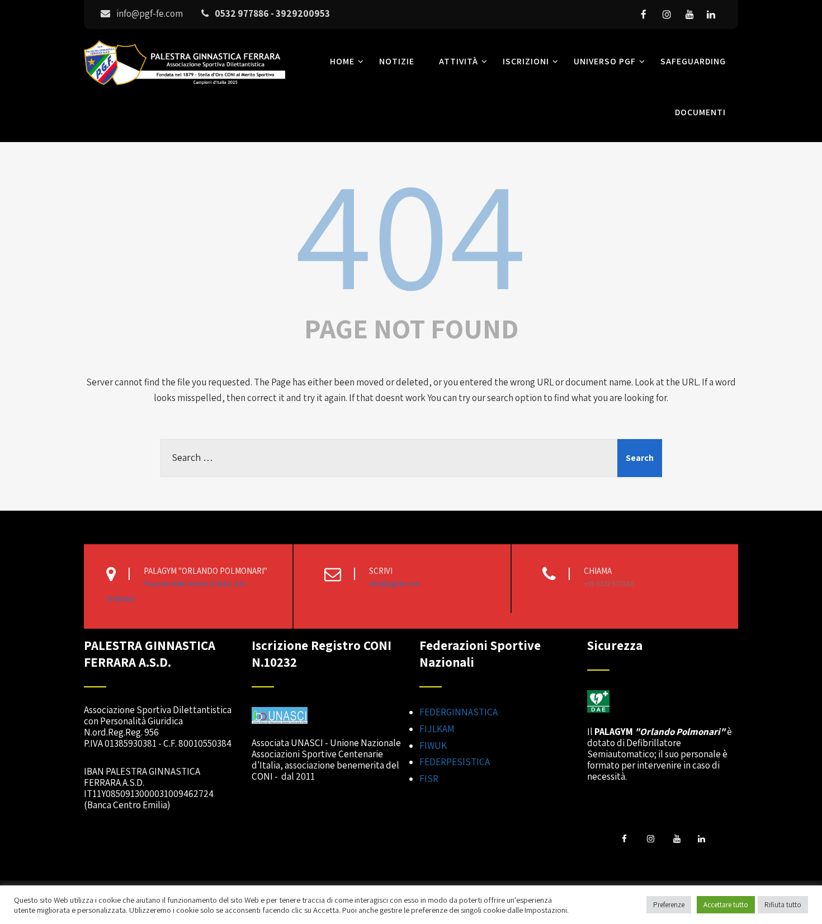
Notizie (396, 61)
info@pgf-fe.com (394, 583)
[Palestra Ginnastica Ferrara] (184, 87)
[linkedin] (711, 14)
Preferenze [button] (668, 904)
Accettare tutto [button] (725, 904)
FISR (428, 778)
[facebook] (644, 14)
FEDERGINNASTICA (458, 712)
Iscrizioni (526, 61)
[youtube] (689, 14)
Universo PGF (605, 61)
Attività (458, 61)
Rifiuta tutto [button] (782, 904)
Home (342, 61)
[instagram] (666, 14)
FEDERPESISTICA (454, 762)
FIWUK (433, 745)
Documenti (700, 112)
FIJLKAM (437, 729)
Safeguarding (693, 61)
